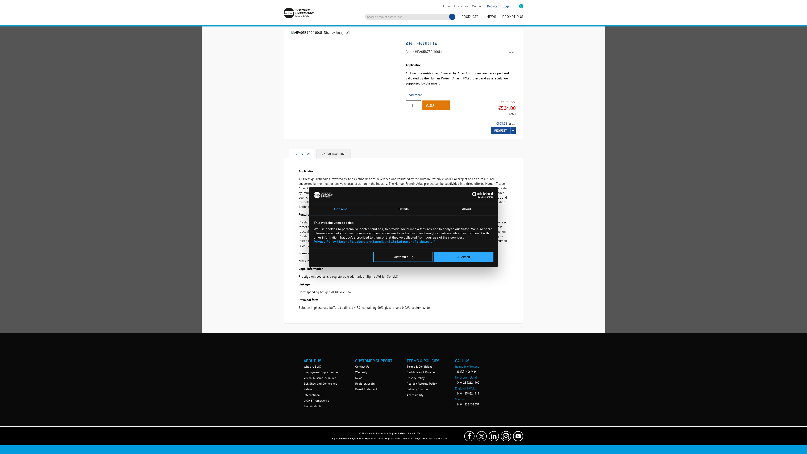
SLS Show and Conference (320, 383)
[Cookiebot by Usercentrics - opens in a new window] (475, 195)
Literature (461, 6)
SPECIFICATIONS (333, 154)
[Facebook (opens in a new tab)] (469, 436)
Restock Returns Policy (422, 383)
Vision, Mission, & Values (320, 378)
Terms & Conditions (420, 366)
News (358, 378)
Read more (414, 95)
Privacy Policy (416, 378)
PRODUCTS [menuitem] (470, 17)
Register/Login (365, 383)
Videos (308, 389)
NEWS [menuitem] (491, 17)
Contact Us (362, 366)
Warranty (361, 372)
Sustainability (313, 406)
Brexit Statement (366, 389)
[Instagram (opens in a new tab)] (506, 436)
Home (446, 6)
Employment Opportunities (321, 372)
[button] (516, 6)
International (312, 395)
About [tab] (466, 209)
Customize (400, 257)
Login (506, 6)
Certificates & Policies (421, 372)
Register (493, 6)
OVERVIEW (301, 154)
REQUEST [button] (500, 130)
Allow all (463, 257)
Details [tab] (403, 209)
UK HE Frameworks (316, 400)
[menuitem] (446, 6)
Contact (477, 6)
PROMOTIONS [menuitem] (512, 17)
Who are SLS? (312, 366)
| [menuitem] (498, 6)
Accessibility (415, 395)
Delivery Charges (418, 389)
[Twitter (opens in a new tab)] (481, 436)
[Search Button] (452, 17)
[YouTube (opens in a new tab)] (518, 436)
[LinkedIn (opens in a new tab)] (494, 436)
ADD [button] (430, 105)
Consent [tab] (340, 209)
